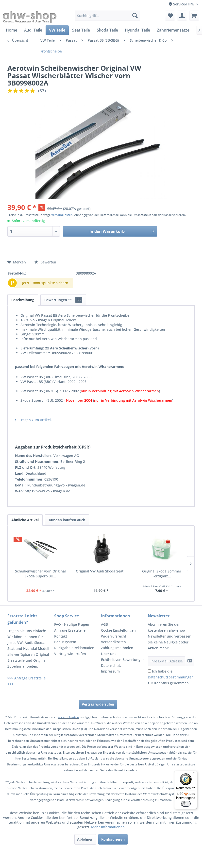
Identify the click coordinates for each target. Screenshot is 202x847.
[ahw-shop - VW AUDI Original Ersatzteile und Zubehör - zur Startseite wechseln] (29, 17)
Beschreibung (22, 299)
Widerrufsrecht (113, 636)
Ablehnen (85, 839)
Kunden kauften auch (67, 520)
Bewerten (47, 262)
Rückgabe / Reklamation (74, 647)
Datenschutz (111, 665)
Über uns (108, 653)
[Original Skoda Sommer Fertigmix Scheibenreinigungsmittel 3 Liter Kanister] (161, 549)
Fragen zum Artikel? (35, 419)
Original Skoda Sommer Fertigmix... (161, 573)
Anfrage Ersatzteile (69, 630)
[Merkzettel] (170, 15)
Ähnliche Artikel (25, 520)
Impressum (110, 671)
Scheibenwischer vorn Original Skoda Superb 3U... (40, 573)
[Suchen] (135, 15)
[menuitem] (107, 15)
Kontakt (60, 636)
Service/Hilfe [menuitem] (183, 4)
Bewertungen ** (62, 299)
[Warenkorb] (194, 15)
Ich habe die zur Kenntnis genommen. (171, 677)
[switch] (186, 804)
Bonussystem (65, 642)
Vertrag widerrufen (70, 653)
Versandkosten (62, 215)
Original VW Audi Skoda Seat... (101, 571)
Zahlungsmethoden (117, 647)
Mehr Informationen (108, 827)
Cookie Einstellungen (118, 630)
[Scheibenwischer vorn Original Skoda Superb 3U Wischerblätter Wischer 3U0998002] (40, 549)
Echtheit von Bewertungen (123, 659)
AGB (104, 624)
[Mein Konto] (182, 15)
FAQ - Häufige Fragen (71, 624)
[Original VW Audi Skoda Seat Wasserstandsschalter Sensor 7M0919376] (101, 549)
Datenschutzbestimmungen (171, 677)
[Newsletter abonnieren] (189, 661)
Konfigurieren (113, 839)
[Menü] (194, 774)
